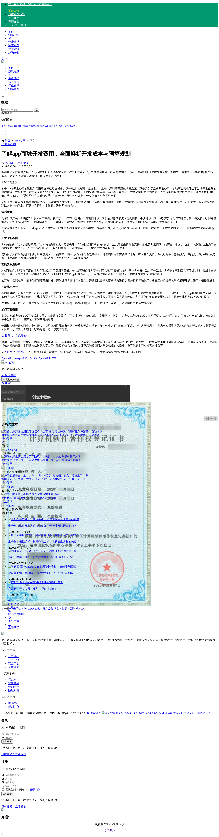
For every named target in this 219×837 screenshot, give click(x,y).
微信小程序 (23, 126)
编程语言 (53, 126)
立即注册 (7, 793)
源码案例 (13, 52)
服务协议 (13, 659)
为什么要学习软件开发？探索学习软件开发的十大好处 (41, 557)
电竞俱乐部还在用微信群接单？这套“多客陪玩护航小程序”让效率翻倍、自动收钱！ (51, 435)
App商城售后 (9, 358)
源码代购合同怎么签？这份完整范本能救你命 (28, 497)
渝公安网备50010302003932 (121, 713)
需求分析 (62, 126)
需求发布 (13, 45)
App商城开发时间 (27, 358)
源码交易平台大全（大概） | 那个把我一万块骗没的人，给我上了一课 (43, 479)
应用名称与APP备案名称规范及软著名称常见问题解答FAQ (48, 608)
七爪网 (9, 162)
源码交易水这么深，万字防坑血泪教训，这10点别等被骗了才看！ (41, 460)
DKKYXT (11, 449)
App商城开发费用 (49, 358)
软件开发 (5, 126)
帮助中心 (13, 703)
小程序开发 (34, 126)
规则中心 (13, 706)
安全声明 (13, 663)
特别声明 (13, 686)
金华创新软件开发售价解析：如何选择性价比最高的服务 (42, 525)
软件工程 (71, 126)
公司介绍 (13, 656)
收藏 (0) (9, 335)
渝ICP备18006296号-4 (151, 713)
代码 (42, 126)
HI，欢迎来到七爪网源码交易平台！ (30, 4)
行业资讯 (13, 48)
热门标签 (13, 17)
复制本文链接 (12, 379)
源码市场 (13, 35)
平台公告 (13, 10)
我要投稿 (10, 144)
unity (47, 126)
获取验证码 (211, 418)
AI (9, 38)
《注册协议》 (33, 789)
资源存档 (13, 21)
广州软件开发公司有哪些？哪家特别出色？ (34, 588)
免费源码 (13, 41)
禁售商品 (13, 683)
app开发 (13, 126)
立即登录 (7, 741)
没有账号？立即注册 (13, 754)
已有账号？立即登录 (13, 806)
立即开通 (109, 830)
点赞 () (22, 335)
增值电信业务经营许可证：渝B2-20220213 (190, 713)
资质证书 (13, 667)
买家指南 (13, 679)
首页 (11, 31)
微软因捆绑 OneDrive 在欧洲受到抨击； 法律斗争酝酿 (40, 572)
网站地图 (95, 713)
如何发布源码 (16, 14)
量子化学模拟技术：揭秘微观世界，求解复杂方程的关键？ (43, 541)
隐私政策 (13, 690)
